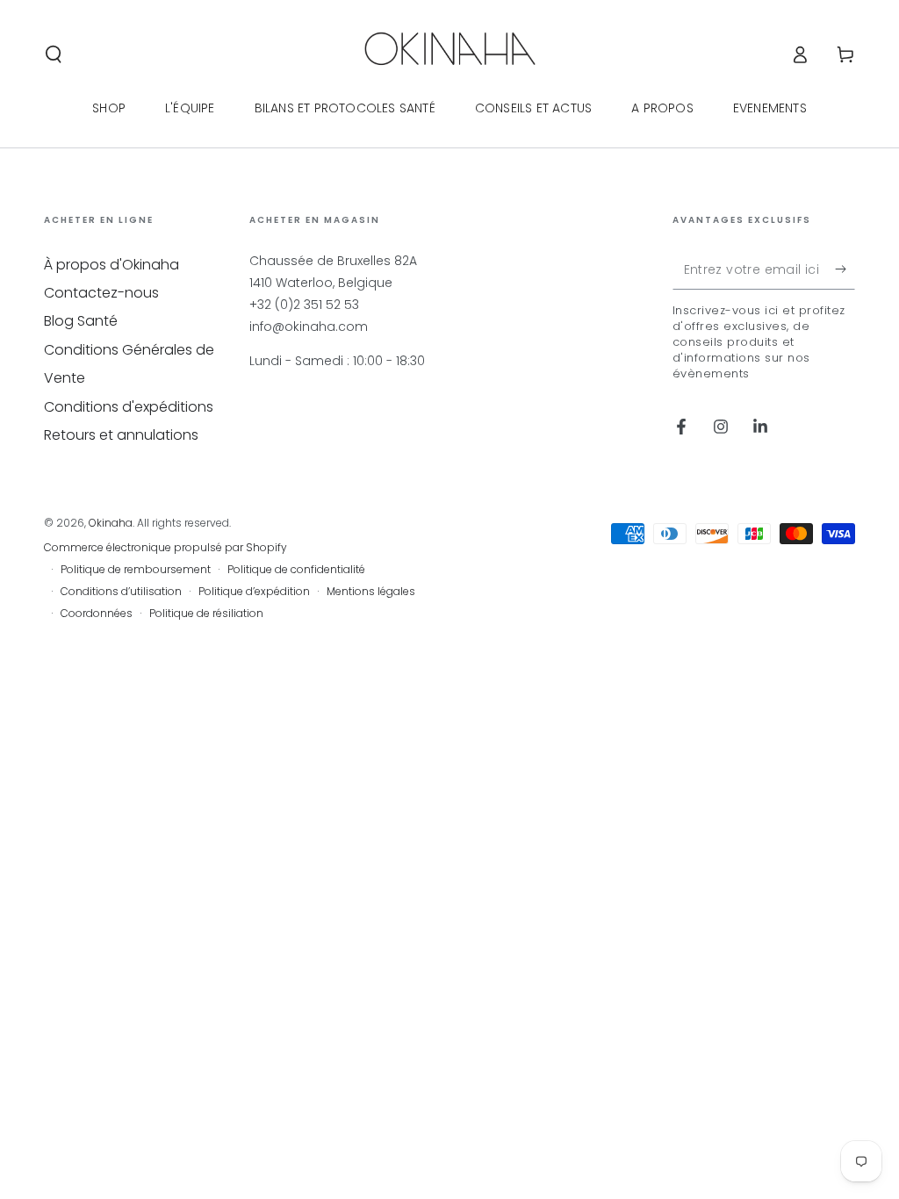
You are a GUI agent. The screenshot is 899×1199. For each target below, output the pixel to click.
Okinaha (111, 522)
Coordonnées (97, 614)
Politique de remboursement (136, 570)
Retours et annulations (121, 435)
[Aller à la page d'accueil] (450, 54)
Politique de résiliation (206, 614)
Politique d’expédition (254, 592)
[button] (53, 54)
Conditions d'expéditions (128, 407)
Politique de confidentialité (296, 570)
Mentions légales (371, 592)
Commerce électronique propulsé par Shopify (165, 548)
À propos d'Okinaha (111, 265)
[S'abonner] (845, 269)
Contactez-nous (101, 293)
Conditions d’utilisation (121, 592)
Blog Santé (81, 321)
